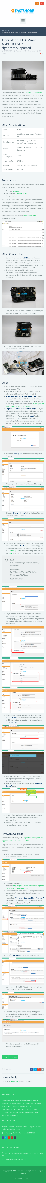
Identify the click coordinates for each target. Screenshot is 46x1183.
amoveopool (14, 551)
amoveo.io (16, 191)
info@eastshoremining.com (15, 1159)
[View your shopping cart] (37, 3)
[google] (39, 1069)
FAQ (27, 1178)
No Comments (30, 51)
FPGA (5, 1057)
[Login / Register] (42, 3)
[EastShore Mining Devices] (23, 12)
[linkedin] (42, 1069)
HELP (10, 553)
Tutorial (7, 30)
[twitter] (35, 1069)
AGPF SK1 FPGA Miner (33, 92)
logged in (14, 1081)
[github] (15, 1137)
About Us (18, 1178)
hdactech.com (22, 193)
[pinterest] (9, 1137)
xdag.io (13, 196)
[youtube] (12, 1137)
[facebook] (31, 1069)
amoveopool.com (29, 215)
